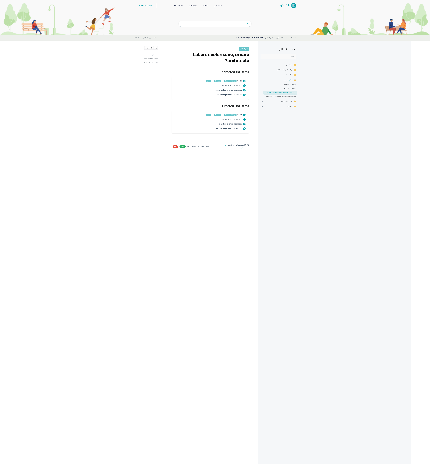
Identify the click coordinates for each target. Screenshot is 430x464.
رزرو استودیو (193, 5)
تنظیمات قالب (287, 80)
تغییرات (289, 106)
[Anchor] (217, 72)
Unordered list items (150, 59)
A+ (147, 48)
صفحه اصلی (218, 5)
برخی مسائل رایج (286, 101)
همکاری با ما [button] (178, 5)
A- (156, 48)
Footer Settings (290, 89)
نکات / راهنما (288, 75)
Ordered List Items (151, 62)
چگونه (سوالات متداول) (284, 70)
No (175, 146)
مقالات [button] (205, 5)
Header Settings (290, 84)
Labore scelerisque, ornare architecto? (281, 93)
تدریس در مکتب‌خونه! (146, 5)
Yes (182, 146)
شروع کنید (289, 65)
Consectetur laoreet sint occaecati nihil (281, 97)
